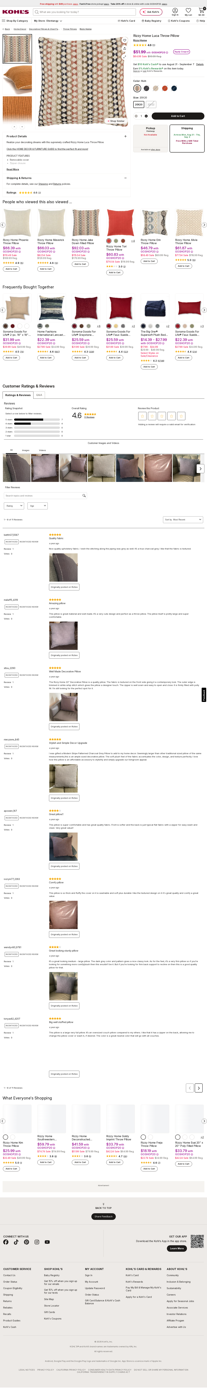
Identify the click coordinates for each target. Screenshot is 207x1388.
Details (200, 64)
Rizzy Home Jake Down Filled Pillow (83, 241)
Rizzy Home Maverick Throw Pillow (50, 241)
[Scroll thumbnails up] (14, 126)
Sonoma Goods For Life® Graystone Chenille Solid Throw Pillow (84, 333)
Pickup (150, 128)
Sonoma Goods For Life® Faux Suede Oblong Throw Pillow (188, 333)
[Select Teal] (12, 1137)
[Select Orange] (123, 240)
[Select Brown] (5, 326)
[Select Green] (116, 240)
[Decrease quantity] (136, 116)
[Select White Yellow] (192, 1137)
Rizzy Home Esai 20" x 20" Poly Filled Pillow (189, 1144)
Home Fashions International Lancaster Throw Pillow (51, 333)
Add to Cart (11, 269)
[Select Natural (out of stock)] (156, 88)
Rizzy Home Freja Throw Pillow (151, 1144)
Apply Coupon (181, 51)
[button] (144, 45)
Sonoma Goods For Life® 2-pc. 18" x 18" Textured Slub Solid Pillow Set (15, 333)
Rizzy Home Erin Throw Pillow (151, 241)
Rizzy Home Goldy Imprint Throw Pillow (118, 1138)
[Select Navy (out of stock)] (174, 88)
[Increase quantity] (146, 116)
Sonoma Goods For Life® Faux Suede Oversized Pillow (118, 333)
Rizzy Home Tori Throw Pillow (116, 248)
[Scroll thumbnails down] (22, 126)
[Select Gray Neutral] (47, 326)
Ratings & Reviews (18, 395)
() (21, 263)
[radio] (150, 138)
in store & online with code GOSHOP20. (138, 4)
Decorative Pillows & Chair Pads (44, 29)
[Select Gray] (123, 326)
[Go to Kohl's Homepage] (16, 12)
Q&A (39, 395)
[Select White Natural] (177, 1137)
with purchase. (59, 4)
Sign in (136, 71)
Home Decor (20, 29)
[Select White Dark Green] (184, 1137)
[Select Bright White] (150, 326)
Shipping (187, 128)
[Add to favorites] (124, 40)
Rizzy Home (86, 29)
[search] (37, 12)
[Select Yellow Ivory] (150, 1137)
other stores (155, 150)
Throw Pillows (70, 29)
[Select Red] (108, 240)
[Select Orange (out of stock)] (165, 88)
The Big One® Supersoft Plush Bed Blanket (153, 333)
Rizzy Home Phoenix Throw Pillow (16, 241)
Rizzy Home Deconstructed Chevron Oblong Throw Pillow (86, 1138)
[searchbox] (84, 12)
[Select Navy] (143, 326)
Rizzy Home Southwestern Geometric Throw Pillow (48, 1138)
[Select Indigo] (40, 326)
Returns (57, 184)
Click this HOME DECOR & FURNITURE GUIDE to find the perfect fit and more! (47, 149)
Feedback (204, 695)
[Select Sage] (88, 326)
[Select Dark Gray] (157, 326)
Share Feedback (104, 1216)
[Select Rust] (19, 326)
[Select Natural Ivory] (143, 1137)
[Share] (124, 48)
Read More (13, 169)
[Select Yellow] (116, 326)
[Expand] (124, 57)
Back (8, 29)
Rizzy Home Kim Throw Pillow (13, 1144)
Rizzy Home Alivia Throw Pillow (186, 241)
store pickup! (94, 4)
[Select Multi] (137, 88)
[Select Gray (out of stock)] (146, 88)
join (145, 71)
